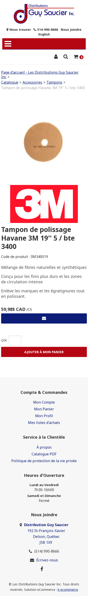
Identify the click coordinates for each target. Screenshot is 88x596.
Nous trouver (20, 29)
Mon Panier (44, 409)
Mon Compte (44, 402)
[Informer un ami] (44, 318)
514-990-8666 (47, 29)
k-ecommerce (68, 589)
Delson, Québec (46, 536)
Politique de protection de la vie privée (44, 460)
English (44, 34)
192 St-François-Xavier (46, 530)
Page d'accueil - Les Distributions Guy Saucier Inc (40, 74)
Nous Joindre (71, 29)
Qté (4, 340)
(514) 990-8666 (46, 551)
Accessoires (32, 82)
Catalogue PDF (44, 454)
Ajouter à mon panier (44, 352)
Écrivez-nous (47, 560)
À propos (44, 447)
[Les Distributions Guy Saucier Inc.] (44, 14)
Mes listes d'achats (44, 422)
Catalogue (9, 82)
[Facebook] (41, 568)
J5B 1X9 (46, 542)
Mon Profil (44, 415)
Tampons (54, 82)
